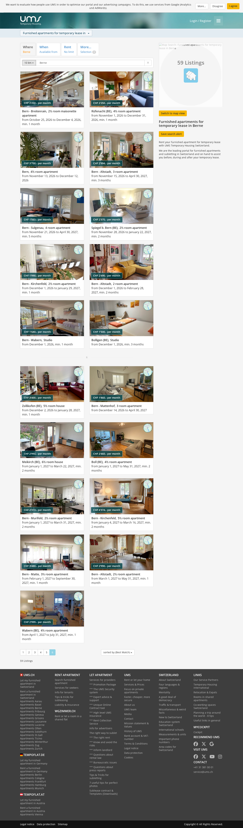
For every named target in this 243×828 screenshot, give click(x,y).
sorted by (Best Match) (117, 652)
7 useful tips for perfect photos (103, 784)
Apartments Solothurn (33, 731)
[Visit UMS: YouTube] (212, 757)
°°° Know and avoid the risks (103, 743)
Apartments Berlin (31, 774)
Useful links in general (207, 720)
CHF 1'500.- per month (106, 331)
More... (202, 6)
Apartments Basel (30, 704)
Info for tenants (64, 692)
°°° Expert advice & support (100, 698)
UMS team (130, 709)
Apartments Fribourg (32, 711)
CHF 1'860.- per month (106, 397)
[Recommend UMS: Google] (212, 744)
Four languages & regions (169, 686)
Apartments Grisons (32, 718)
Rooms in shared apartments (204, 698)
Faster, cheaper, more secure (137, 698)
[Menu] (218, 20)
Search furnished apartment (65, 681)
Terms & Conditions (136, 743)
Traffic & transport (170, 704)
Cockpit (198, 732)
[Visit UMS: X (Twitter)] (204, 757)
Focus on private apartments (134, 690)
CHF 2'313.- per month (37, 510)
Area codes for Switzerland (167, 748)
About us (129, 704)
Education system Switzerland (169, 723)
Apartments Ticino (31, 738)
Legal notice (131, 748)
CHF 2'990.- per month (106, 566)
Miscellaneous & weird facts (172, 711)
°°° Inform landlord (100, 750)
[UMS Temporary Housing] (30, 20)
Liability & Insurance (67, 704)
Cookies (128, 757)
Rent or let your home (137, 680)
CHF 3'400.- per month (37, 397)
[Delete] (148, 63)
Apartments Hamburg (33, 785)
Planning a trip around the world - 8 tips (207, 714)
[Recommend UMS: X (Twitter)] (204, 744)
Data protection (133, 753)
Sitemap (63, 824)
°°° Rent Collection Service (100, 722)
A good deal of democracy (167, 698)
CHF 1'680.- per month (37, 331)
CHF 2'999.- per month (37, 622)
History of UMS (133, 731)
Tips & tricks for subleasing (64, 698)
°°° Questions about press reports (101, 768)
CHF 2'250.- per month (37, 103)
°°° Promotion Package (102, 684)
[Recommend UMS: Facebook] (196, 744)
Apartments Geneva (32, 714)
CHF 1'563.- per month (37, 219)
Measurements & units (172, 734)
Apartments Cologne (32, 778)
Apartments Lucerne (32, 725)
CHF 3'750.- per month (37, 163)
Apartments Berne (31, 708)
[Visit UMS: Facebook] (196, 757)
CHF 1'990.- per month (37, 275)
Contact (128, 718)
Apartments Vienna (31, 814)
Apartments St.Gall (31, 735)
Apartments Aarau (31, 701)
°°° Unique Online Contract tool (100, 706)
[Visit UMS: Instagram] (220, 757)
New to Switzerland (170, 717)
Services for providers (102, 680)
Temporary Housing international (205, 686)
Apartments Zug (29, 745)
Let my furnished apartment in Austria (32, 801)
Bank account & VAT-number (136, 737)
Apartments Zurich (31, 748)
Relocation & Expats (205, 692)
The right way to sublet (103, 733)
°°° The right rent (99, 737)
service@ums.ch (203, 772)
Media (128, 714)
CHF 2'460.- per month (106, 453)
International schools (171, 729)
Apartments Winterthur (34, 741)
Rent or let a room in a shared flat (68, 717)
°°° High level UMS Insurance (100, 714)
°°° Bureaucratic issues (103, 762)
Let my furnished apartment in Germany (33, 762)
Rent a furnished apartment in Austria (32, 809)
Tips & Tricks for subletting (99, 776)
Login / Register (200, 21)
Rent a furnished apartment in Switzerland (30, 695)
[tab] (28, 49)
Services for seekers (66, 687)
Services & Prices (134, 684)
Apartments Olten (30, 728)
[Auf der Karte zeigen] (78, 77)
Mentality (164, 692)
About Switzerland (170, 680)
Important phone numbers (169, 740)
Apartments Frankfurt (33, 781)
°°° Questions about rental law (101, 756)
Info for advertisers (100, 728)
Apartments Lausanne (33, 721)
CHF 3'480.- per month (37, 566)
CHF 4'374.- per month (106, 510)
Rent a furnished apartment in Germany (33, 769)
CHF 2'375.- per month (106, 219)
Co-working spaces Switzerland (205, 706)
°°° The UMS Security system (101, 690)
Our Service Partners (206, 680)
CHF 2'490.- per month (106, 275)
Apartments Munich (32, 788)
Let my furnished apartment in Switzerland (30, 683)
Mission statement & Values (136, 725)
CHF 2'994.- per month (106, 163)
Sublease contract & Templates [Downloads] (103, 792)
